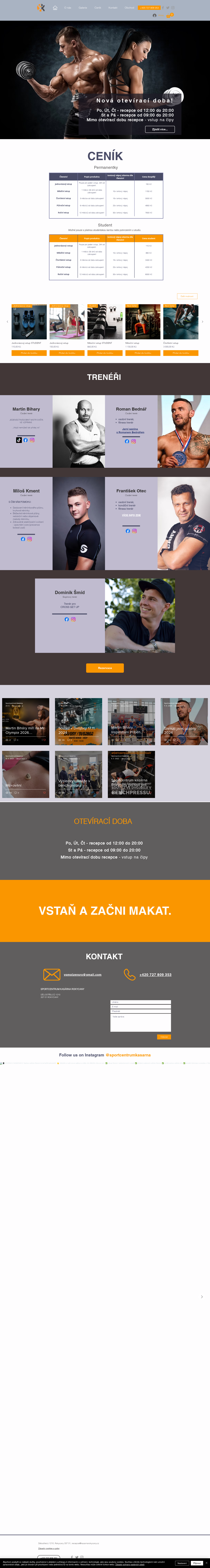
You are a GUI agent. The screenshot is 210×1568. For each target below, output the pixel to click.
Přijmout (197, 1563)
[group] (105, 330)
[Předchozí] (15, 80)
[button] (67, 8)
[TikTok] (19, 440)
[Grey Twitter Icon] (168, 8)
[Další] (194, 80)
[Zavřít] (206, 1563)
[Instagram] (32, 440)
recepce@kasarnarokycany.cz (85, 1543)
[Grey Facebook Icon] (163, 8)
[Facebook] (25, 440)
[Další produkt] (202, 321)
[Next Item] (201, 1296)
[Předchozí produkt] (7, 321)
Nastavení (182, 1563)
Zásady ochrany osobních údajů (129, 1564)
